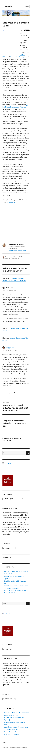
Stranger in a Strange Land (19, 57)
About (4, 742)
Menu (27, 6)
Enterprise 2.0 (6, 258)
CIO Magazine (11, 202)
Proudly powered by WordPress (18, 747)
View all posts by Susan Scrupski (17, 250)
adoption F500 (16, 258)
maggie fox (10, 347)
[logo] (16, 467)
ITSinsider (7, 6)
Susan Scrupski (9, 256)
